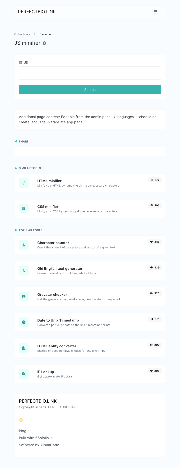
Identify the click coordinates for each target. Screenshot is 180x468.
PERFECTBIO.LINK (37, 11)
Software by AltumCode (39, 445)
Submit (90, 89)
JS (25, 62)
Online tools (22, 34)
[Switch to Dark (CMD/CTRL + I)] (21, 420)
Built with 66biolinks (35, 438)
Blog (22, 431)
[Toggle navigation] (155, 11)
